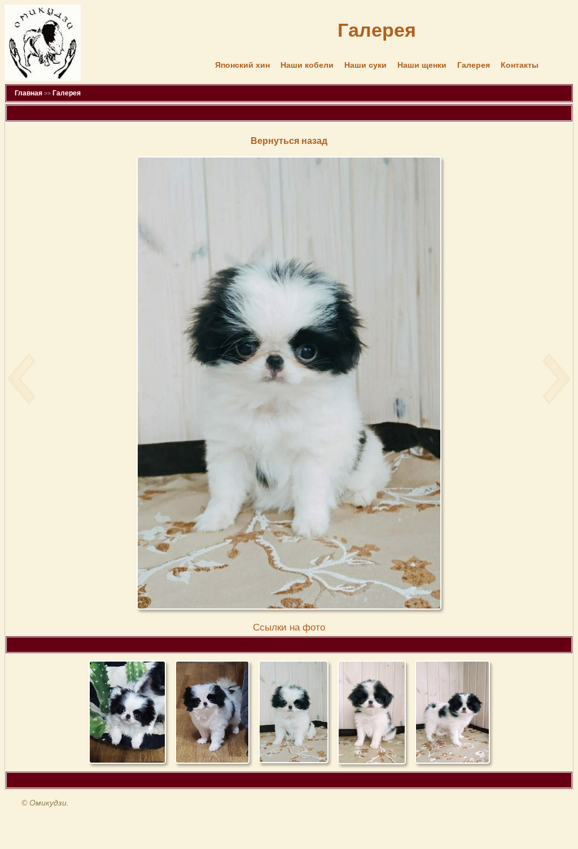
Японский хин (242, 64)
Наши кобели (307, 64)
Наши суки (365, 64)
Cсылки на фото (289, 627)
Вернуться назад (289, 141)
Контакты (519, 64)
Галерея (473, 64)
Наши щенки (421, 64)
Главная (28, 93)
